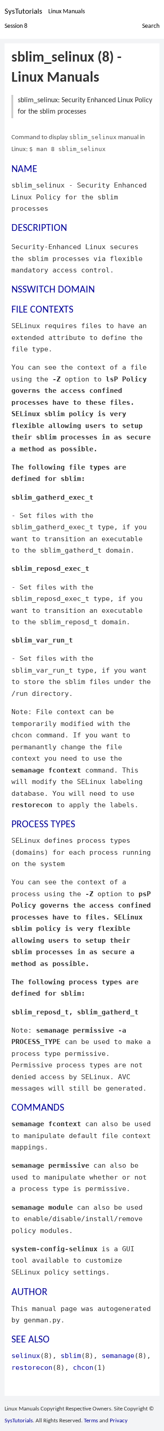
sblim (71, 1355)
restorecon (31, 1367)
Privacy (119, 1421)
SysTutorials (23, 12)
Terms (91, 1421)
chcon (83, 1367)
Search (150, 26)
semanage (118, 1355)
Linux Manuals (66, 11)
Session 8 (16, 26)
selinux (25, 1355)
